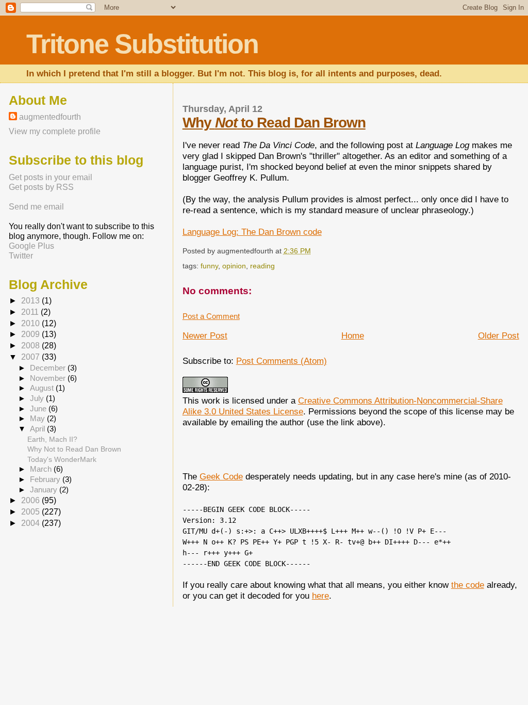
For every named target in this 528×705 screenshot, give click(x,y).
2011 (31, 312)
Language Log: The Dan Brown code (252, 232)
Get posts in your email (50, 177)
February (46, 479)
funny (209, 266)
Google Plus (31, 245)
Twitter (21, 255)
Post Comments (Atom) (281, 361)
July (38, 398)
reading (262, 266)
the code (467, 585)
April (38, 429)
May (38, 418)
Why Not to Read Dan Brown (74, 449)
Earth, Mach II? (52, 439)
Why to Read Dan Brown (274, 123)
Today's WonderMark (61, 459)
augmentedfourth (50, 116)
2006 (31, 500)
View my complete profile (55, 131)
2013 (31, 300)
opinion (234, 266)
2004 (31, 523)
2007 (31, 356)
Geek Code (221, 476)
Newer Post (205, 335)
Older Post (498, 335)
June (39, 409)
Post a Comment (211, 316)
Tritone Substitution (142, 44)
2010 (31, 323)
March (42, 469)
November (49, 378)
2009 (31, 334)
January (44, 490)
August (43, 388)
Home (352, 335)
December (49, 368)
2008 (31, 345)
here (320, 595)
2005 (31, 511)
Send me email (36, 206)
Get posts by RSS (41, 186)
